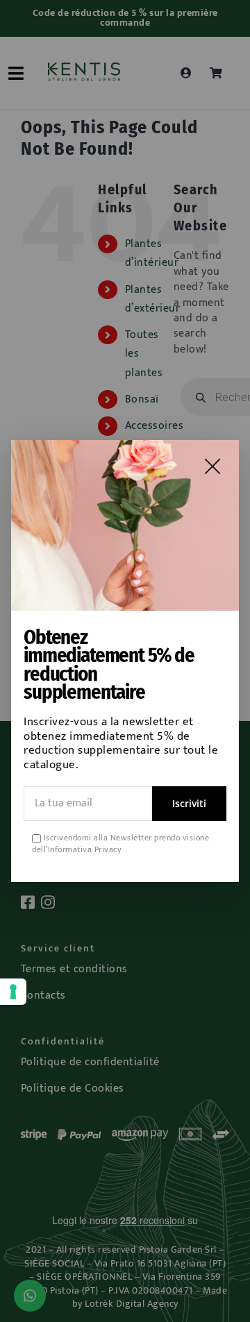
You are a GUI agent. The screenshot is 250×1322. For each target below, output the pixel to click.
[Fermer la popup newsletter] (212, 466)
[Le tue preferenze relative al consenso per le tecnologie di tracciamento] (13, 991)
